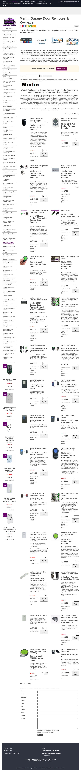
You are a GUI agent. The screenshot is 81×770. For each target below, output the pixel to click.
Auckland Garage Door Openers (50, 750)
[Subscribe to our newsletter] (27, 26)
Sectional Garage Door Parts (8, 42)
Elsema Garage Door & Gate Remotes (9, 175)
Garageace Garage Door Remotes (9, 192)
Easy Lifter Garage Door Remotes (9, 167)
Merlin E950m (65, 210)
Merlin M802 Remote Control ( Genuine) (68, 449)
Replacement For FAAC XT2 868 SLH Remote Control (9, 529)
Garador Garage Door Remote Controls (8, 201)
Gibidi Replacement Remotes (8, 209)
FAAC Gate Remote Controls (8, 184)
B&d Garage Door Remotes (7, 86)
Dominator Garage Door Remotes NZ (9, 152)
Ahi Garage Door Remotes (7, 73)
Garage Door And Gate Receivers (9, 58)
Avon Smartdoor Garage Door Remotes (9, 81)
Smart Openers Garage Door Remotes (9, 292)
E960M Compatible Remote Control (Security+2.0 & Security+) (39, 120)
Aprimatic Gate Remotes (9, 70)
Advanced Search (47, 76)
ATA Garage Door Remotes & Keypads (8, 77)
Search (76, 26)
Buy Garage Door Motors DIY (9, 49)
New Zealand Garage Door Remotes (40, 759)
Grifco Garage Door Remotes (8, 217)
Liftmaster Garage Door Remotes (9, 234)
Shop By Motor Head (30, 1)
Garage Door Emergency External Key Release (9, 439)
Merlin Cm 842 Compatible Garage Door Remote (39, 211)
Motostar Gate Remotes (9, 259)
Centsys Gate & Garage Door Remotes (9, 114)
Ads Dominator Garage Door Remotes (9, 66)
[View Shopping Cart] (34, 26)
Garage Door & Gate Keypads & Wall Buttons (9, 53)
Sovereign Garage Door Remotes (9, 300)
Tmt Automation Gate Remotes (8, 321)
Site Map (42, 768)
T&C (21, 1)
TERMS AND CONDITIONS (11, 753)
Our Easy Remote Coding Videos (12, 3)
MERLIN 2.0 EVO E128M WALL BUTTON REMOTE (9, 499)
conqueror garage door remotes (8, 126)
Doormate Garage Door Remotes (9, 159)
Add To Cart (44, 154)
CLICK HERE (61, 68)
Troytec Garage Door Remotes (8, 325)
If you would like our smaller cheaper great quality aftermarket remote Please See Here (69, 472)
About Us (5, 5)
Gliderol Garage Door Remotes (8, 213)
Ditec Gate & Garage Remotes (8, 147)
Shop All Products (13, 1)
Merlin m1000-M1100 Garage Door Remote (37, 494)
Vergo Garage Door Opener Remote (8, 330)
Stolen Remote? (46, 755)
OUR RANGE (8, 748)
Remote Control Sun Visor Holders (8, 346)
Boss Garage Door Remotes (7, 97)
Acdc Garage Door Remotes (7, 62)
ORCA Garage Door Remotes (8, 271)
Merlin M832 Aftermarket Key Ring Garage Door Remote (69, 299)
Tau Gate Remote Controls (7, 313)
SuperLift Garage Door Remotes (8, 304)
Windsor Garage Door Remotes (8, 342)
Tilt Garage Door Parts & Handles (9, 38)
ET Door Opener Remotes (7, 180)
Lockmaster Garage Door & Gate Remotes (9, 238)
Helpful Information (28, 3)
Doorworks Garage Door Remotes (9, 163)
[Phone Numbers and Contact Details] (30, 26)
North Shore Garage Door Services (51, 753)
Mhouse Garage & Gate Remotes (9, 247)
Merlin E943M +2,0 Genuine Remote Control (38, 298)
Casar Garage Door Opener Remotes (8, 105)
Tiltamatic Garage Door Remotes (9, 317)
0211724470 (60, 1)
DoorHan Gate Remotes (9, 155)
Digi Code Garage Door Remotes (9, 143)
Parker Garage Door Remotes (8, 275)
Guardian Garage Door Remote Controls (8, 222)
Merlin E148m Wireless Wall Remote (69, 119)
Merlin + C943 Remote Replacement (68, 166)
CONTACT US (8, 750)
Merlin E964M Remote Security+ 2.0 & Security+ (69, 616)
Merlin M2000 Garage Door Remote (37, 381)
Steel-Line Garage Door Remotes (9, 309)
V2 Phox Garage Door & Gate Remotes (9, 338)
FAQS (51, 3)
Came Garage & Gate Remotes (8, 101)
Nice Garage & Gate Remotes (8, 262)
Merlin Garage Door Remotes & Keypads (8, 243)
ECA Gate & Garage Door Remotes (9, 171)
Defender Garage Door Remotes (8, 139)
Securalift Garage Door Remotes (9, 288)
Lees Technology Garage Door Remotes (9, 230)
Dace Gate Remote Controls (8, 131)
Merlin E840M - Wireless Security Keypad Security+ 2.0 (38, 573)
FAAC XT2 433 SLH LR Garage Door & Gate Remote (9, 408)
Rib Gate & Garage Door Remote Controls (9, 283)
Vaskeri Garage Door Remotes (8, 334)
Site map (53, 759)
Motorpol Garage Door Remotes (8, 251)
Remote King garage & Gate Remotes (8, 279)
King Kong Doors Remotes (7, 226)
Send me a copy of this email (46, 732)
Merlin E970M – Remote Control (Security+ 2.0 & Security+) (38, 651)
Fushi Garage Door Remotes (8, 196)
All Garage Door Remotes (9, 32)
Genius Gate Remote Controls (8, 205)
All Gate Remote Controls (9, 34)
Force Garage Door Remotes (8, 188)
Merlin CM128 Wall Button (38, 615)
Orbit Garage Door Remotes (7, 267)
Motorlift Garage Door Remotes (8, 255)
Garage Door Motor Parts (9, 350)
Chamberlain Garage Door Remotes (8, 118)
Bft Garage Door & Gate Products (9, 93)
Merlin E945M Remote (37, 345)
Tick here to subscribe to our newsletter (49, 730)
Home (4, 1)
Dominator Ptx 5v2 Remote (9, 380)
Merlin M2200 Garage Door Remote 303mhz (37, 416)
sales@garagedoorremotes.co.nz (71, 1)
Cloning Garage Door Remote (8, 122)
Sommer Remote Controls (7, 296)
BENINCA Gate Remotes (9, 89)
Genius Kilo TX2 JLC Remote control (9, 470)
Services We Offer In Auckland (8, 353)
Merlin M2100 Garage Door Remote (68, 381)
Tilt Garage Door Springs (9, 46)
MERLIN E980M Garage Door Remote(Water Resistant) (69, 534)
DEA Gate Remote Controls (7, 135)
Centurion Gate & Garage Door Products (9, 110)
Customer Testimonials (41, 3)
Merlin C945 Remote (68, 345)
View (77, 187)
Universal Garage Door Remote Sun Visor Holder (69, 572)
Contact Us (42, 1)
